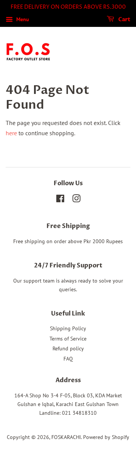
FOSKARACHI (66, 437)
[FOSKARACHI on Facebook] (60, 200)
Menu (22, 19)
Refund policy (68, 348)
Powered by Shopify (106, 437)
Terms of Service (68, 338)
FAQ (68, 358)
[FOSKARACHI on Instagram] (76, 200)
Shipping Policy (68, 328)
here (11, 133)
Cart (123, 19)
